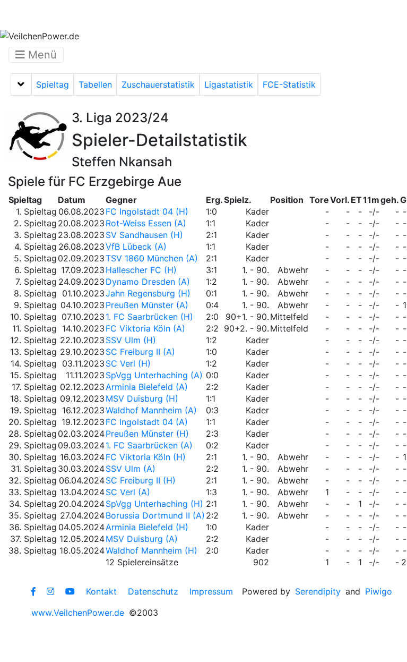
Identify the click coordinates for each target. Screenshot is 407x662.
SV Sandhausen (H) (144, 235)
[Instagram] (50, 591)
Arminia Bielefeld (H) (147, 527)
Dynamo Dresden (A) (148, 281)
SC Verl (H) (128, 363)
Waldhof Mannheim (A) (151, 410)
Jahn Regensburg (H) (148, 293)
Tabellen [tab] (95, 84)
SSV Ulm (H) (131, 340)
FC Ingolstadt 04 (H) (147, 211)
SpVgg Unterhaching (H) (154, 503)
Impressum (211, 591)
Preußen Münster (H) (147, 433)
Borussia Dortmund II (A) (155, 515)
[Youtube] (70, 591)
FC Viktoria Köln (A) (145, 328)
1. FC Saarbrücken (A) (149, 445)
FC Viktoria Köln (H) (146, 457)
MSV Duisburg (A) (142, 538)
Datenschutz (153, 591)
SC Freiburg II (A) (140, 351)
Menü (41, 54)
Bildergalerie (324, 15)
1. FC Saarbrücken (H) (149, 316)
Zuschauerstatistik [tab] (158, 84)
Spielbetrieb (107, 15)
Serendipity (318, 591)
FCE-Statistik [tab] (289, 84)
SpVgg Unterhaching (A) (154, 375)
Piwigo (378, 591)
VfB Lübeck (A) (136, 246)
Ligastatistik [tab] (228, 84)
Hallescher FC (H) (141, 270)
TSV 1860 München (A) (152, 258)
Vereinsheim (181, 15)
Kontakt (101, 591)
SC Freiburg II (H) (141, 480)
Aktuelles (39, 15)
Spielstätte (252, 15)
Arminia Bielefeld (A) (147, 386)
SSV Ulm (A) (130, 468)
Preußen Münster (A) (147, 305)
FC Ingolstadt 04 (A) (147, 422)
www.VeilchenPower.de (77, 612)
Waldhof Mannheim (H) (151, 550)
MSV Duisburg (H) (142, 398)
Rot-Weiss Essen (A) (146, 223)
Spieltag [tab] (52, 84)
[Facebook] (33, 591)
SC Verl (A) (128, 492)
